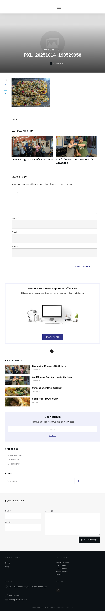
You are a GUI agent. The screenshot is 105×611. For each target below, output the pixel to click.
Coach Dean (13, 459)
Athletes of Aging (16, 455)
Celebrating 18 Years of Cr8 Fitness (32, 151)
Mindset (59, 575)
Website (15, 246)
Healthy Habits (61, 572)
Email (15, 232)
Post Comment (83, 267)
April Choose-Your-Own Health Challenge (76, 151)
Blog (7, 566)
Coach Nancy (14, 463)
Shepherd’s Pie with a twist (45, 399)
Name (15, 218)
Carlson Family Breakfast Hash (47, 388)
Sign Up (52, 435)
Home (7, 563)
